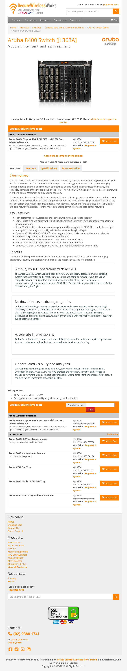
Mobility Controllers (17, 564)
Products (16, 20)
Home (13, 27)
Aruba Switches (15, 557)
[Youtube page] (22, 650)
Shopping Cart (15, 524)
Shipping (12, 578)
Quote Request (60, 20)
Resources (44, 20)
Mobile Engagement (18, 551)
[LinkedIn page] (28, 650)
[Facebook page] (10, 650)
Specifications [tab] (49, 168)
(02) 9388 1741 (110, 4)
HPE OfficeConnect (17, 554)
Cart (115, 20)
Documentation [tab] (71, 168)
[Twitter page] (16, 650)
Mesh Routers (15, 560)
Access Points (15, 542)
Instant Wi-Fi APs (16, 545)
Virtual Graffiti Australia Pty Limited (77, 659)
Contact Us (74, 20)
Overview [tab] (15, 168)
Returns (11, 581)
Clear (90, 409)
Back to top (112, 434)
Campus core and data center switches (64, 27)
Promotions (30, 20)
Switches (36, 27)
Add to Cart (111, 141)
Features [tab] (31, 168)
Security (12, 548)
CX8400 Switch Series (98, 27)
